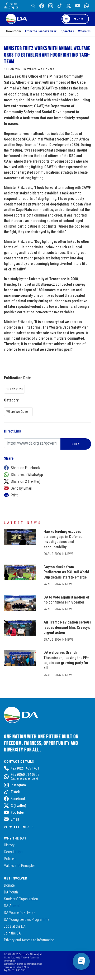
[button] (46, 467)
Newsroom (13, 31)
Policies (10, 859)
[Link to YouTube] (77, 6)
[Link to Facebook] (41, 6)
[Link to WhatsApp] (86, 6)
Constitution (13, 852)
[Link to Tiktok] (59, 6)
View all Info (17, 827)
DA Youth (11, 892)
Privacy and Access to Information (29, 940)
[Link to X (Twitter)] (68, 6)
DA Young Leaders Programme (26, 919)
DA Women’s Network (19, 913)
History (9, 845)
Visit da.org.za (11, 5)
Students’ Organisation (21, 899)
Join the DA (12, 933)
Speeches (67, 31)
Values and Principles (19, 865)
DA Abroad (12, 906)
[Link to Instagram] (50, 6)
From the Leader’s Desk (40, 31)
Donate (9, 885)
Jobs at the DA (15, 926)
